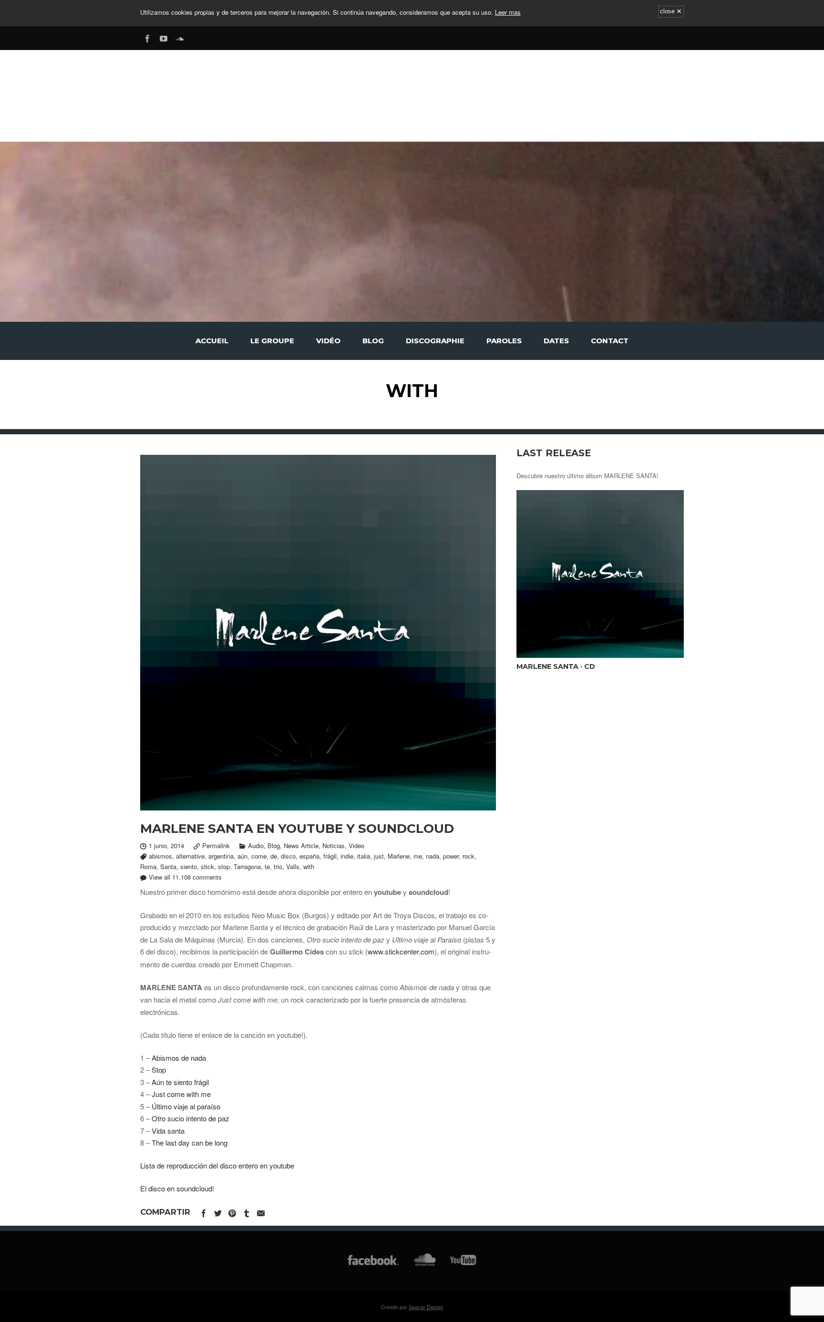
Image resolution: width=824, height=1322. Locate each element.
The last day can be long (189, 1143)
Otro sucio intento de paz (190, 1118)
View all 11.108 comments (185, 876)
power (451, 856)
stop (224, 866)
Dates (556, 340)
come (259, 856)
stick (207, 866)
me (417, 856)
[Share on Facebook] (203, 1211)
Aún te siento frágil (180, 1082)
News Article (301, 845)
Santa (168, 866)
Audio (256, 845)
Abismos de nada (179, 1058)
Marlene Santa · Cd (555, 666)
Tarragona (247, 866)
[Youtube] (163, 37)
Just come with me (181, 1094)
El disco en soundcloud (176, 1188)
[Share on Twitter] (218, 1211)
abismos (160, 856)
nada (432, 856)
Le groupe (272, 340)
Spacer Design (426, 1307)
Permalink (216, 845)
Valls (292, 866)
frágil (330, 856)
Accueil (212, 340)
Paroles (504, 340)
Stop (159, 1070)
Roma (148, 866)
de (273, 856)
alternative (190, 856)
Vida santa (168, 1131)
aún (242, 856)
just (379, 856)
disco (288, 856)
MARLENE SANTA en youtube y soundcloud (297, 828)
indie (346, 856)
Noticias (333, 845)
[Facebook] (147, 37)
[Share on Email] (261, 1211)
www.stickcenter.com (401, 951)
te (267, 866)
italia (363, 856)
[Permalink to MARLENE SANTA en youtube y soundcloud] (318, 632)
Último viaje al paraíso (186, 1106)
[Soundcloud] (180, 37)
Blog (373, 340)
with (308, 866)
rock (468, 856)
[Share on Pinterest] (232, 1211)
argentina (221, 856)
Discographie (435, 340)
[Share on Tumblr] (246, 1211)
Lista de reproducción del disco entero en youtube (217, 1165)
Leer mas (508, 12)
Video (356, 845)
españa (309, 856)
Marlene (399, 856)
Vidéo (328, 340)
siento (188, 866)
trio (278, 866)
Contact (609, 340)
